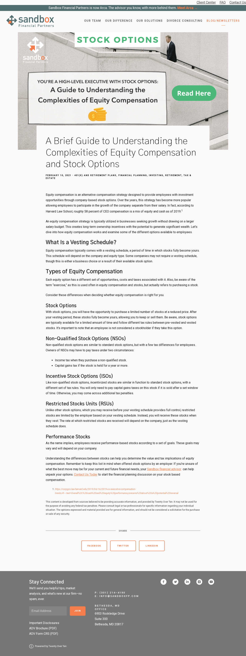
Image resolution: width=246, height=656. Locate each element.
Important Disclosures (44, 623)
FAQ (223, 2)
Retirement (173, 175)
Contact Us (237, 2)
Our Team (92, 20)
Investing (156, 175)
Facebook (94, 546)
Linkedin (152, 546)
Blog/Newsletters (223, 20)
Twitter (123, 546)
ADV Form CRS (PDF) (43, 633)
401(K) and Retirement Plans (95, 175)
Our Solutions (149, 20)
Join (77, 611)
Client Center (206, 2)
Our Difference (119, 20)
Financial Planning (132, 175)
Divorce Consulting (185, 20)
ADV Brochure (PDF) (43, 628)
